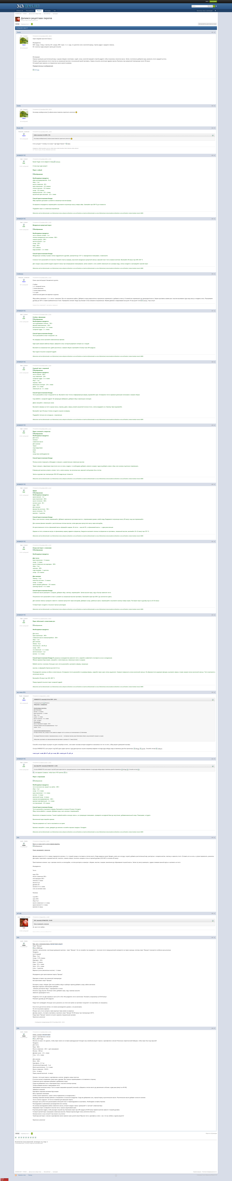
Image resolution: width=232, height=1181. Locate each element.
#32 (213, 105)
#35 (213, 218)
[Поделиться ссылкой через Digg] (19, 1137)
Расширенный (216, 6)
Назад (17, 24)
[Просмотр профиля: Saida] (24, 40)
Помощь (30, 1175)
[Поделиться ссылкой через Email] (31, 1137)
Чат (55, 10)
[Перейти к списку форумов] (31, 6)
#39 (213, 425)
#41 (213, 541)
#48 (213, 1028)
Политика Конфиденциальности (209, 1171)
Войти (207, 1)
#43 (213, 692)
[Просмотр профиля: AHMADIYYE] (24, 161)
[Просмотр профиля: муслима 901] (24, 698)
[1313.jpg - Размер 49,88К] (36, 70)
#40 (213, 484)
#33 (213, 128)
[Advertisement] (70, 91)
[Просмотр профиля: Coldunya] (24, 279)
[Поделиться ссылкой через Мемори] (26, 1137)
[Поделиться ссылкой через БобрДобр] (28, 1137)
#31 (213, 32)
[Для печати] (33, 1137)
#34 (213, 155)
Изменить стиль (22, 1175)
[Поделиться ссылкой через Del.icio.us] (21, 1137)
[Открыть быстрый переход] (215, 11)
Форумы (39, 10)
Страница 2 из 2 (25, 24)
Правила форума (197, 1171)
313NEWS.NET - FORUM (20, 1171)
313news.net (19, 10)
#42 (213, 615)
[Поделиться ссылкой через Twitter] (15, 1137)
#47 (213, 937)
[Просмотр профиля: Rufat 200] (24, 133)
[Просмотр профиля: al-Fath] (24, 922)
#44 (213, 759)
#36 (213, 274)
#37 (213, 311)
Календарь (48, 10)
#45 (213, 837)
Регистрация (213, 1)
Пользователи (30, 10)
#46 (213, 913)
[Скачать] (35, 1137)
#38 (213, 362)
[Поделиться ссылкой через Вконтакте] (23, 1137)
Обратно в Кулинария (211, 1133)
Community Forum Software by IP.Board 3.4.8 (207, 1175)
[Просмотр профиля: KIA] (24, 843)
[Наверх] (116, 1175)
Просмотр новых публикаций (204, 10)
